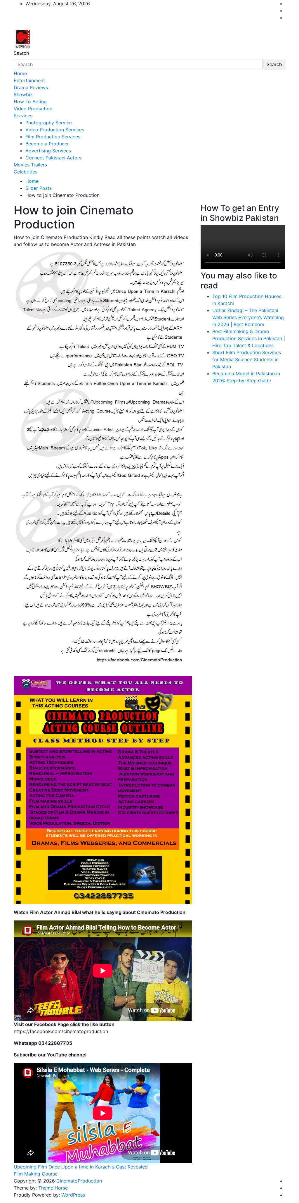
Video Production (33, 108)
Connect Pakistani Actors (53, 158)
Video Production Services (54, 129)
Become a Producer (47, 144)
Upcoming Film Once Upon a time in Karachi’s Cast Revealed (81, 1167)
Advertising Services (48, 151)
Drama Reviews (31, 87)
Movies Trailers (30, 165)
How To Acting (30, 101)
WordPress (73, 1195)
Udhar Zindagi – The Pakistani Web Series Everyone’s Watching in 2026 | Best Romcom (248, 317)
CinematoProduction (79, 1181)
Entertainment (29, 80)
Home (20, 73)
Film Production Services (52, 137)
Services (23, 115)
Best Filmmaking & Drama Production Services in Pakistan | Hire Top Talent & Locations (248, 338)
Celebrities (25, 172)
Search (21, 53)
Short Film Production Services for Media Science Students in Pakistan (246, 359)
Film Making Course (36, 1174)
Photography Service (48, 122)
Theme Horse (53, 1188)
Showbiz (23, 94)
